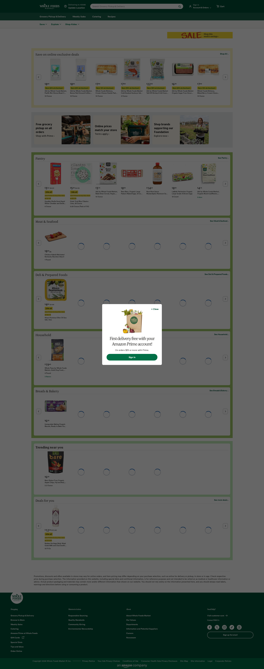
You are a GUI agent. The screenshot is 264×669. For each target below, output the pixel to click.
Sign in (132, 357)
